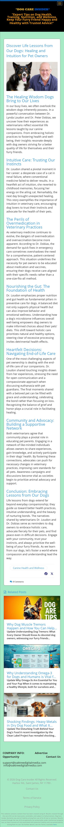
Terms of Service (32, 797)
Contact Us (32, 788)
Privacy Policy (32, 806)
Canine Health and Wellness (28, 568)
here (55, 824)
